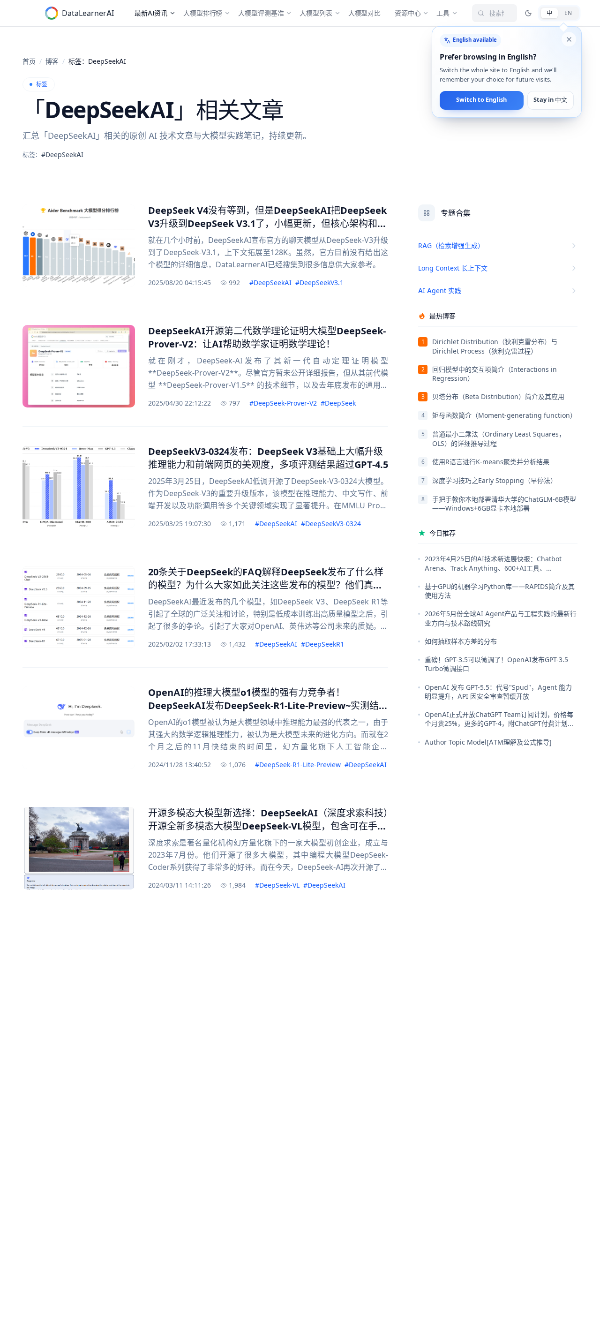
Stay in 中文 (551, 100)
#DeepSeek (338, 403)
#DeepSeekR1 (322, 644)
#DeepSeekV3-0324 (331, 524)
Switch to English (482, 100)
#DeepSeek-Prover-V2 (283, 403)
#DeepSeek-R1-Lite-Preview (298, 765)
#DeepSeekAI (270, 282)
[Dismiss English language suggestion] (569, 39)
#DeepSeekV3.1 (319, 282)
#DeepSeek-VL (277, 885)
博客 (52, 61)
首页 (29, 61)
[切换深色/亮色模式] (528, 13)
